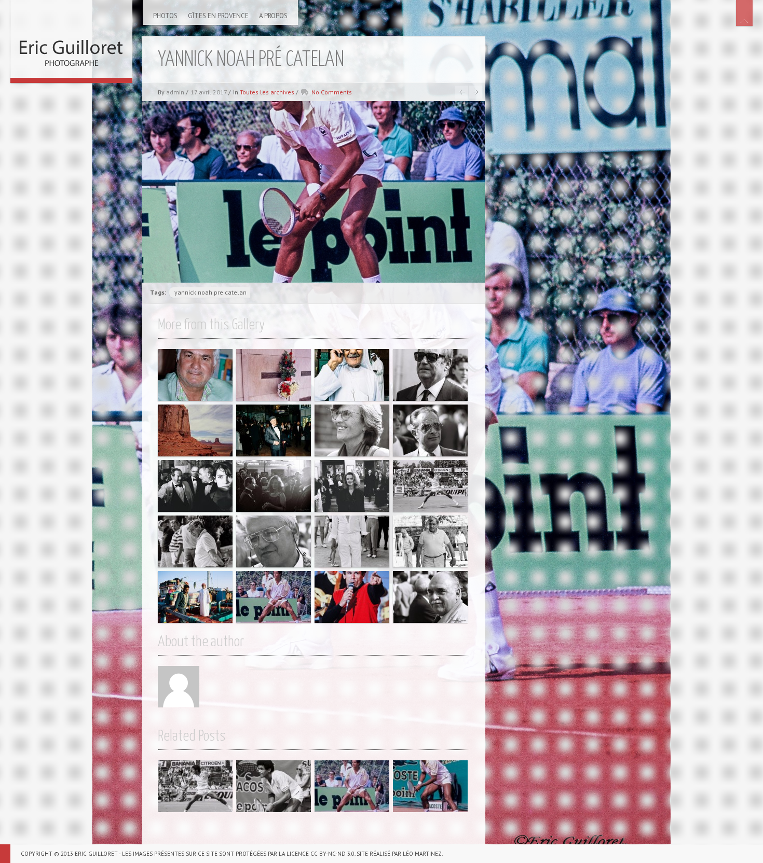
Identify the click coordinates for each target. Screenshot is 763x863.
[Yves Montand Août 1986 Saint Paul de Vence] (352, 541)
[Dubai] (352, 375)
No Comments (331, 92)
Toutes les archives (267, 92)
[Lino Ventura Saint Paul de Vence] (195, 541)
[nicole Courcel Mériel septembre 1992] (352, 430)
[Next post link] (475, 92)
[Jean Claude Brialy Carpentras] (195, 375)
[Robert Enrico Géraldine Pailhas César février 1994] (195, 486)
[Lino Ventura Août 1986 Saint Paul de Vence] (430, 541)
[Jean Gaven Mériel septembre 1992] (273, 541)
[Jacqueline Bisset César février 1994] (273, 486)
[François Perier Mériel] (430, 375)
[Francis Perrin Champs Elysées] (352, 597)
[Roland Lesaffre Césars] (273, 430)
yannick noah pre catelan (210, 292)
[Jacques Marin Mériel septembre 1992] (430, 597)
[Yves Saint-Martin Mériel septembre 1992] (430, 430)
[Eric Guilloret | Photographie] (71, 39)
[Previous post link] (461, 92)
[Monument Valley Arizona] (195, 430)
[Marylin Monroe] (273, 375)
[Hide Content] (744, 13)
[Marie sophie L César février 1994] (352, 486)
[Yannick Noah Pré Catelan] (430, 486)
